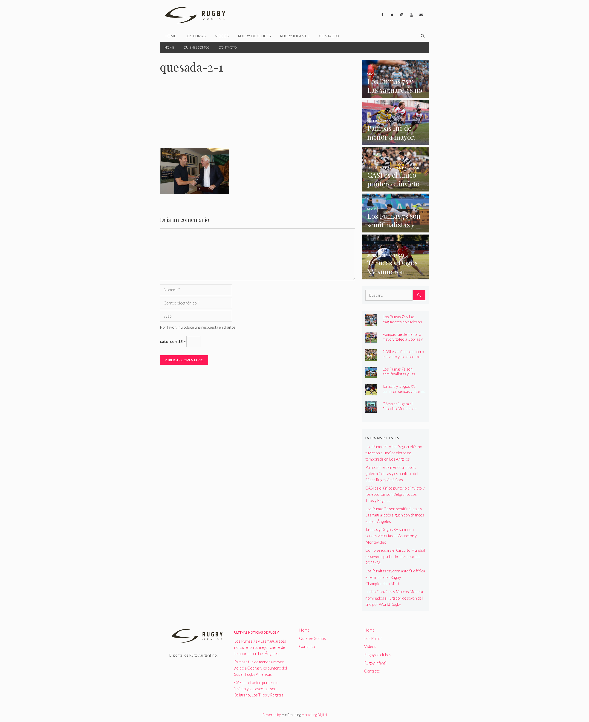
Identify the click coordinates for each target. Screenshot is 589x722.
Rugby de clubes (254, 36)
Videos (222, 36)
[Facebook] (382, 15)
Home (170, 36)
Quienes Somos (196, 47)
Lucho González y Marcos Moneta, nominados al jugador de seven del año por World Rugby (394, 597)
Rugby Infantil (295, 36)
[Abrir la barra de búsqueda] (422, 36)
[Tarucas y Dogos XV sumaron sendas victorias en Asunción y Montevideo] (395, 276)
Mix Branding (291, 715)
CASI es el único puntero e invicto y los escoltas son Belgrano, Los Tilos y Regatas (404, 358)
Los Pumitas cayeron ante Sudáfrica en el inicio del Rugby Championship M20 (395, 577)
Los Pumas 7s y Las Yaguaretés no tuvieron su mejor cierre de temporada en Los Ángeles (393, 452)
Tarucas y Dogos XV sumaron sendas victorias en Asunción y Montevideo (404, 393)
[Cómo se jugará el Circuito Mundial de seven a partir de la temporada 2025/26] (371, 409)
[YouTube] (411, 15)
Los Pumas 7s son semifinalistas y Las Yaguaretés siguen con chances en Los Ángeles (402, 376)
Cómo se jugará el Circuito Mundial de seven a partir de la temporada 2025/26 (400, 411)
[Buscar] (419, 295)
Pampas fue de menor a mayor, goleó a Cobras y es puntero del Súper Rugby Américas (403, 341)
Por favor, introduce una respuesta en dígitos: (198, 327)
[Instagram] (402, 15)
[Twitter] (392, 15)
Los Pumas (195, 36)
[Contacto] (421, 15)
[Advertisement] (257, 114)
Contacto (329, 36)
